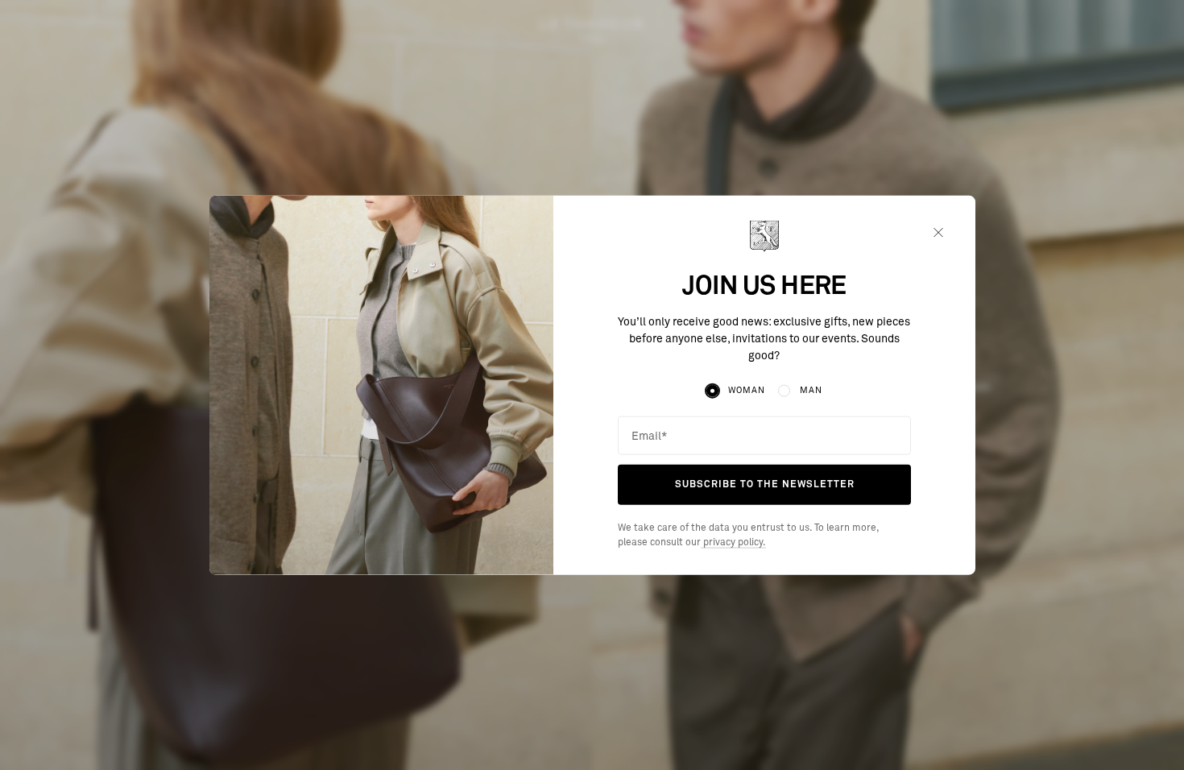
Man (811, 390)
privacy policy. (733, 543)
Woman (746, 390)
